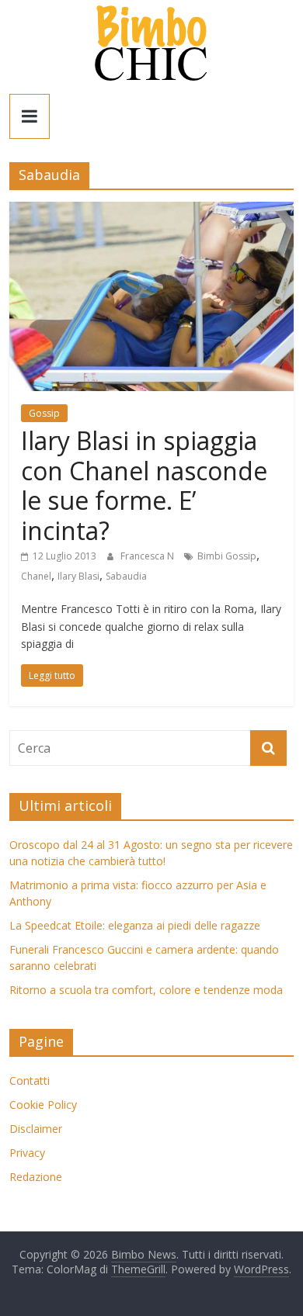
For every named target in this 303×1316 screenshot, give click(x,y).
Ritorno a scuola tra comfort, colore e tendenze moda (146, 989)
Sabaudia (126, 576)
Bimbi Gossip (226, 556)
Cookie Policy (43, 1104)
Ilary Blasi (78, 576)
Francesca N (148, 556)
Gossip (44, 413)
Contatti (29, 1080)
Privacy (27, 1152)
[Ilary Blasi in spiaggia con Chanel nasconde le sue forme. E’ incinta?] (151, 211)
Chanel (36, 576)
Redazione (35, 1176)
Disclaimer (35, 1128)
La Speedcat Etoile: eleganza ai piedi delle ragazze (134, 925)
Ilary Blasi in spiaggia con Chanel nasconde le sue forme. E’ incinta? (144, 485)
